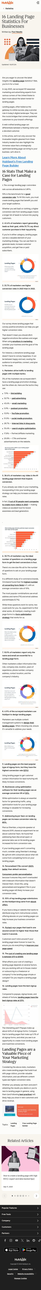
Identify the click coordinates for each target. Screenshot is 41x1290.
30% (27, 793)
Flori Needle (17, 32)
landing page (18, 81)
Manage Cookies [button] (20, 1278)
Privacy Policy (27, 1269)
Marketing (9, 8)
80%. (4, 822)
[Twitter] (22, 1241)
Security (10, 1274)
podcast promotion (19, 408)
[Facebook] (5, 1241)
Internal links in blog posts (23, 423)
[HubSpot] (20, 1259)
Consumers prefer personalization (17, 874)
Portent (8, 928)
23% (26, 770)
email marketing (19, 403)
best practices (26, 1094)
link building (16, 393)
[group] (20, 1168)
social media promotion (22, 418)
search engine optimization (24, 428)
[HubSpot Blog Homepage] (7, 3)
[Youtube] (16, 1241)
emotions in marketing (22, 341)
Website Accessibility (26, 1274)
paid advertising (19, 398)
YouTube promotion (20, 413)
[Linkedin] (28, 1241)
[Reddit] (34, 1241)
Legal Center (13, 1269)
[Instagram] (11, 1241)
